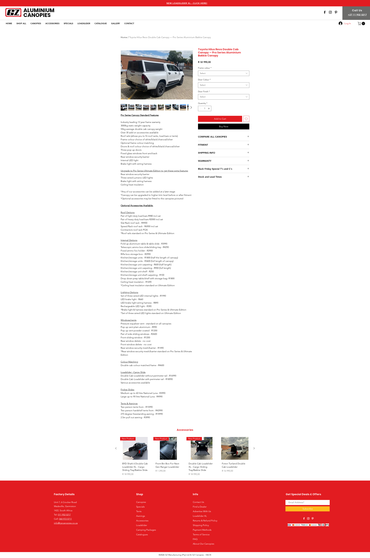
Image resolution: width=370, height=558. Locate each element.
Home (124, 37)
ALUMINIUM (38, 10)
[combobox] (223, 73)
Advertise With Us (202, 511)
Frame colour (204, 68)
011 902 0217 (64, 514)
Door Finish (204, 91)
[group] (185, 457)
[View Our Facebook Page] (325, 12)
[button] (362, 23)
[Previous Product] (116, 448)
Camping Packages (146, 529)
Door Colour (204, 79)
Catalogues (142, 534)
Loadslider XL (200, 516)
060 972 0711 (65, 518)
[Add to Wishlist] (246, 119)
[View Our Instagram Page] (330, 12)
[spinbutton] (204, 108)
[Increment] (209, 108)
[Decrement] (200, 108)
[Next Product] (254, 448)
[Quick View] (235, 448)
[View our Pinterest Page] (336, 12)
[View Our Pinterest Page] (312, 518)
